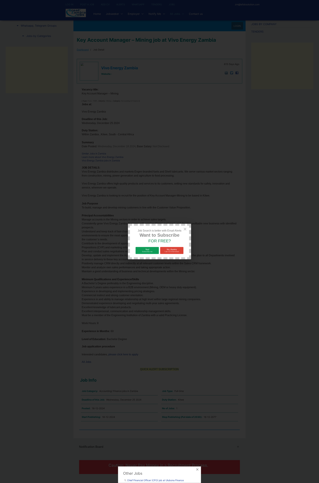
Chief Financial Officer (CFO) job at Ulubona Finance (155, 480)
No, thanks (171, 250)
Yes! (147, 250)
